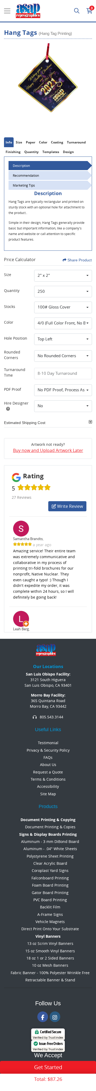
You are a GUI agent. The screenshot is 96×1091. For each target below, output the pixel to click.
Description (21, 165)
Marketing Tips (24, 185)
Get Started (48, 1067)
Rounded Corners (12, 354)
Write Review (69, 506)
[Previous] (9, 87)
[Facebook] (42, 1016)
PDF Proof (12, 389)
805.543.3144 (51, 716)
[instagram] (55, 1016)
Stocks (9, 306)
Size (7, 274)
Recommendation (26, 175)
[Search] (77, 11)
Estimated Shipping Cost (24, 423)
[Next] (86, 87)
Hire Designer (16, 403)
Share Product (79, 260)
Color (8, 322)
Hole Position (15, 338)
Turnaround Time (14, 372)
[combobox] (63, 276)
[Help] (7, 408)
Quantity (11, 290)
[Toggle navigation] (7, 11)
